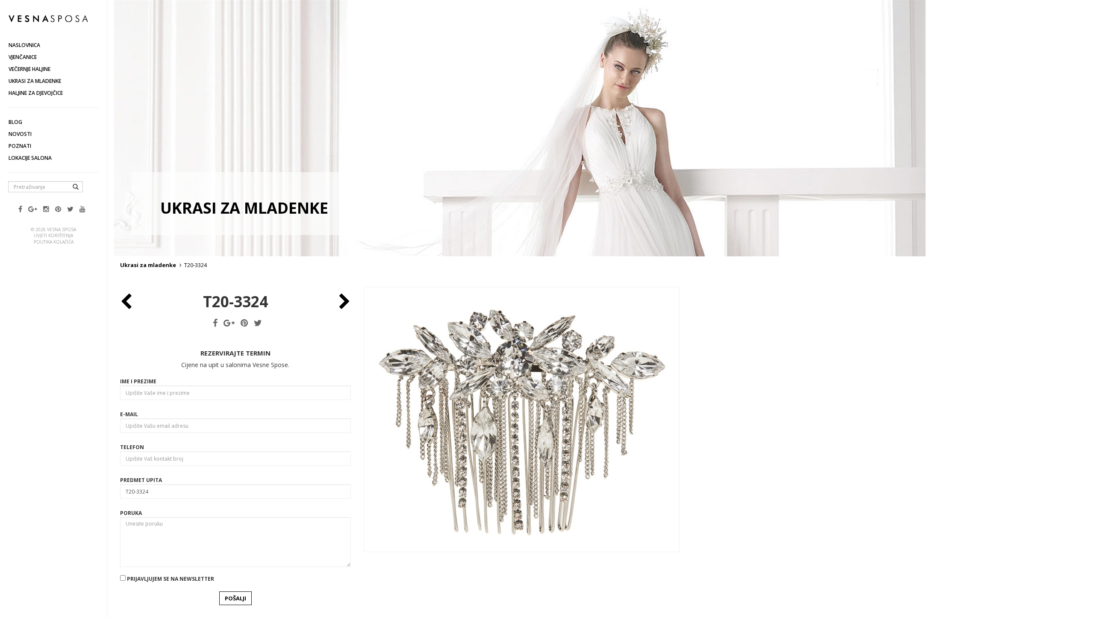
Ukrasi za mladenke (35, 81)
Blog (15, 122)
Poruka (131, 513)
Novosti (20, 134)
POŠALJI (235, 598)
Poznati (20, 146)
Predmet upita (141, 480)
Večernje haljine (29, 69)
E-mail (129, 414)
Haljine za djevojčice (36, 93)
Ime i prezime (138, 381)
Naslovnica (24, 45)
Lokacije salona (30, 158)
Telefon (132, 447)
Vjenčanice (23, 57)
